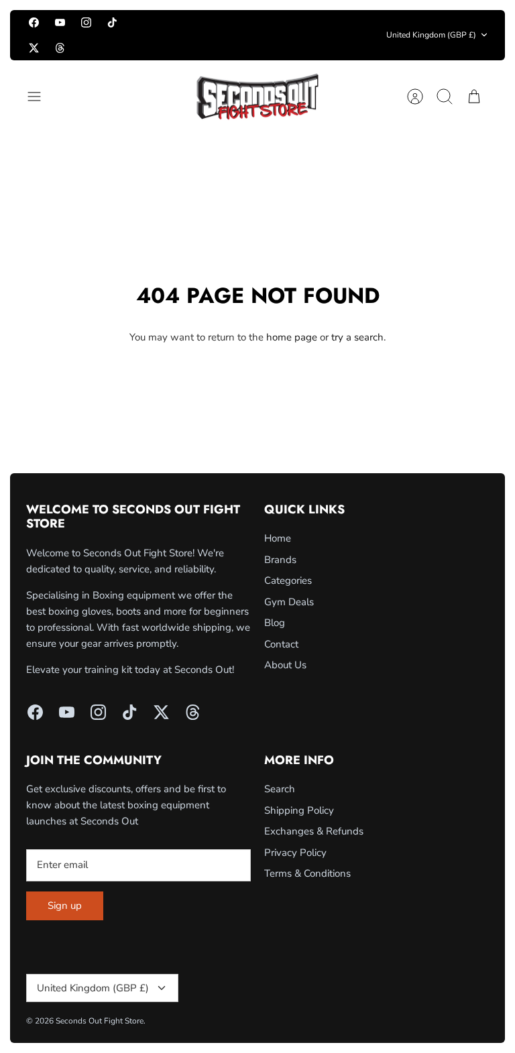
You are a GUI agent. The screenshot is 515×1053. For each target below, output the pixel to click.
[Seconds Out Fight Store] (257, 96)
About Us (285, 665)
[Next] (363, 35)
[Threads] (60, 47)
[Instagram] (86, 22)
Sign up (65, 905)
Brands (280, 559)
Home (277, 538)
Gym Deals (289, 602)
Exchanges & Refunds (313, 831)
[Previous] (152, 35)
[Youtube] (60, 22)
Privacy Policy (295, 852)
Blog (274, 622)
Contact (281, 644)
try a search (357, 337)
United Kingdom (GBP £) (431, 34)
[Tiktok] (112, 22)
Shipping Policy (299, 810)
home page (291, 337)
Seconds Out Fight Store (100, 1020)
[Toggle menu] (41, 96)
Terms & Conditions (307, 873)
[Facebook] (34, 22)
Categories (288, 580)
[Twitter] (34, 47)
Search (279, 789)
